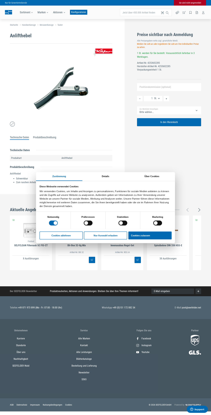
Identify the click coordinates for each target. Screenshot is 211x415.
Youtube (145, 352)
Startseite (14, 25)
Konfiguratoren (78, 12)
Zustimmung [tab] (59, 176)
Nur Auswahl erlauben (106, 235)
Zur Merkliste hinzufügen (148, 109)
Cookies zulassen (140, 235)
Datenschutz (22, 405)
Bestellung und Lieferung (84, 365)
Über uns (21, 352)
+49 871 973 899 (26, 307)
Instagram (146, 345)
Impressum (35, 405)
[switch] (88, 223)
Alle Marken (84, 338)
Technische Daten (19, 137)
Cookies (68, 405)
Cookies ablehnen (61, 235)
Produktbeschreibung (44, 137)
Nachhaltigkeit (21, 358)
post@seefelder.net (191, 307)
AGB (12, 405)
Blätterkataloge (84, 358)
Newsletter (84, 372)
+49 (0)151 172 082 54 (124, 307)
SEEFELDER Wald (20, 365)
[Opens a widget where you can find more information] (197, 409)
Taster (60, 25)
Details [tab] (105, 176)
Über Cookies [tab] (151, 176)
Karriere (21, 338)
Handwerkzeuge (29, 25)
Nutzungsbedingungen (53, 405)
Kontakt (84, 345)
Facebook (146, 338)
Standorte (21, 345)
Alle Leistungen (84, 352)
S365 (84, 379)
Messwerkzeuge (47, 25)
